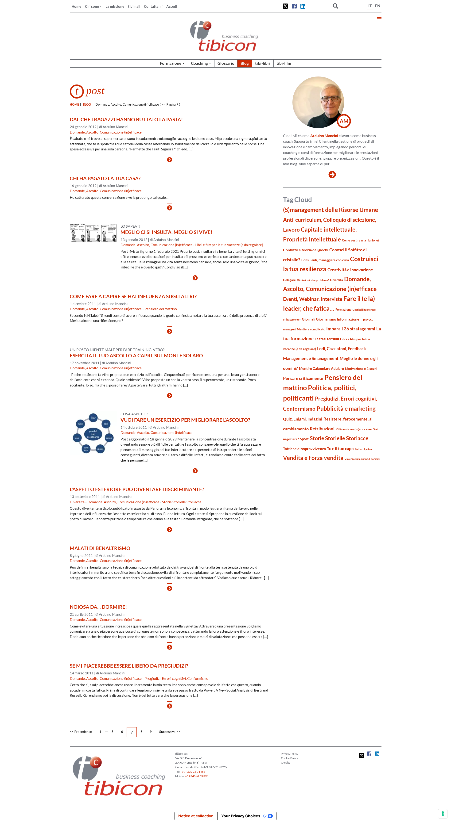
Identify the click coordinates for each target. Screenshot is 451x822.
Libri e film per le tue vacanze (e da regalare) (229, 245)
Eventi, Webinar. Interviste (312, 299)
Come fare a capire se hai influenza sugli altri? (133, 296)
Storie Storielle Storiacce (181, 502)
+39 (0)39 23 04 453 (192, 771)
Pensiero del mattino (160, 309)
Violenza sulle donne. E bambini (362, 458)
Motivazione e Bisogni (361, 369)
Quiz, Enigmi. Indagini (302, 419)
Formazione (170, 63)
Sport (304, 439)
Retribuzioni (322, 428)
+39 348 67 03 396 (196, 776)
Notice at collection (196, 816)
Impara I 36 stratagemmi (350, 328)
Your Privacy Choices (240, 816)
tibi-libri (262, 63)
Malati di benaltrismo (100, 548)
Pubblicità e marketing (346, 408)
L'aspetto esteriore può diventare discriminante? (137, 489)
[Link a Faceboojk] (294, 6)
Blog (245, 63)
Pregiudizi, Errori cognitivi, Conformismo (176, 678)
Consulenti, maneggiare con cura (325, 260)
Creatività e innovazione (350, 269)
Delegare (289, 280)
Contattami (153, 6)
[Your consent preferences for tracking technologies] (442, 813)
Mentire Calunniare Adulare (321, 368)
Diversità (77, 502)
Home (76, 6)
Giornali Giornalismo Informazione (330, 319)
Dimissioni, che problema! (313, 280)
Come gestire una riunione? (360, 240)
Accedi (171, 6)
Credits (285, 762)
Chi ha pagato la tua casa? (105, 178)
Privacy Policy (289, 753)
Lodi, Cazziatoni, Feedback (341, 348)
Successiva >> (169, 732)
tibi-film (283, 63)
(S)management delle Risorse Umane (330, 209)
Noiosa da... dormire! (98, 607)
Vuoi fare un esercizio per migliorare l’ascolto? (185, 420)
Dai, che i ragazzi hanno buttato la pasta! (126, 119)
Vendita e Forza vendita (313, 457)
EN (377, 5)
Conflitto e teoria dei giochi (305, 250)
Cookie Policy (289, 758)
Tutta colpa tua (363, 449)
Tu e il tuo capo (340, 448)
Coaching (199, 63)
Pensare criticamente (303, 378)
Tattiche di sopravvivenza (304, 448)
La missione (114, 6)
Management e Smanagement (310, 358)
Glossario (226, 63)
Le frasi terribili (327, 339)
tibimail (134, 6)
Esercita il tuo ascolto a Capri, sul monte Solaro (136, 355)
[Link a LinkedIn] (303, 6)
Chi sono (92, 6)
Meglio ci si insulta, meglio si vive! (166, 232)
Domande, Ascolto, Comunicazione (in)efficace (106, 132)
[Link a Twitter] (285, 6)
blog (87, 104)
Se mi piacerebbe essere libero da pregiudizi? (129, 666)
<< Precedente (81, 732)
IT (370, 5)
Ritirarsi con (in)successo (354, 429)
